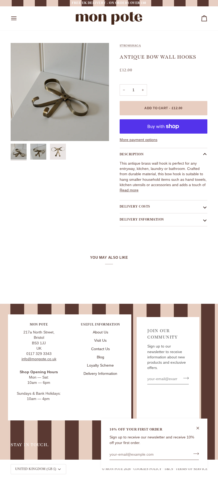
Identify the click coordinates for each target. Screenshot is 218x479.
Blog (100, 357)
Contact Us (100, 349)
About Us (100, 332)
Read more (129, 190)
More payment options (138, 140)
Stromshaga (130, 45)
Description (132, 154)
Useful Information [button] (100, 324)
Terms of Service (191, 469)
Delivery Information (100, 374)
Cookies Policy (147, 469)
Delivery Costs (135, 206)
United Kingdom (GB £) (35, 469)
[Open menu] (19, 18)
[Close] (200, 428)
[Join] (194, 454)
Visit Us (100, 340)
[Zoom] (60, 92)
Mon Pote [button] (39, 324)
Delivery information (142, 219)
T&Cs (168, 469)
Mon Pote (114, 469)
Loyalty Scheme (100, 365)
